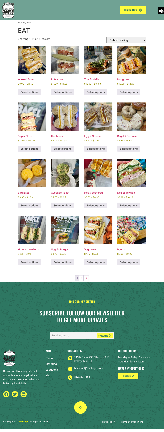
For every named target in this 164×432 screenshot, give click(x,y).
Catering (51, 364)
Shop (49, 375)
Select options (29, 92)
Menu (49, 358)
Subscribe (103, 335)
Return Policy (108, 421)
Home (21, 22)
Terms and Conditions (132, 421)
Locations (52, 370)
